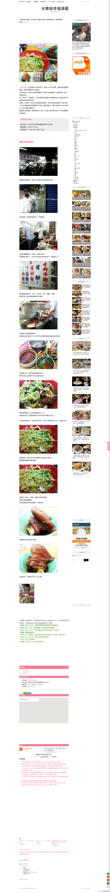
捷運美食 (29, 1)
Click (108, 446)
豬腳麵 (63, 852)
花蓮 (75, 169)
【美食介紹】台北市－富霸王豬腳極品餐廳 (33, 637)
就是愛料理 (43, 1)
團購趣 (75, 142)
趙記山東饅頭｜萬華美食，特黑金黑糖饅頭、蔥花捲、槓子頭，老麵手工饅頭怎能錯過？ (59, 842)
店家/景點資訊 (26, 671)
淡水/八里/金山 (77, 163)
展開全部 (74, 121)
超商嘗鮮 (76, 172)
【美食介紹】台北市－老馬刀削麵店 (43, 840)
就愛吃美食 (22, 1)
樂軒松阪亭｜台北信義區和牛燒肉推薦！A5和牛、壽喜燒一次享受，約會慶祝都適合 (44, 772)
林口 (75, 157)
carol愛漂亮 (51, 1)
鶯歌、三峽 (76, 178)
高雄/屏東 (76, 177)
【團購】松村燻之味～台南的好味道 (31, 641)
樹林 (75, 160)
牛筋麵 (51, 852)
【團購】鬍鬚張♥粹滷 (26, 632)
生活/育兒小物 (60, 1)
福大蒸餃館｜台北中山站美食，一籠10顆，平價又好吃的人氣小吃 (39, 774)
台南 (75, 139)
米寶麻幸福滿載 (55, 9)
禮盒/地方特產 (77, 168)
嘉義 (75, 140)
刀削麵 (26, 852)
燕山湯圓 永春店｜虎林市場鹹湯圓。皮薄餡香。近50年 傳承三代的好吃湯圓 (42, 766)
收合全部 (78, 121)
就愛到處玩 (36, 1)
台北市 (27, 849)
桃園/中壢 (76, 159)
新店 (75, 153)
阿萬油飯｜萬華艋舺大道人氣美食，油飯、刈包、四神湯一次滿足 (39, 785)
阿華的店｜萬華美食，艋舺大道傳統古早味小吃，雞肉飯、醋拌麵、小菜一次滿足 (43, 782)
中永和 (75, 131)
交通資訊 (25, 672)
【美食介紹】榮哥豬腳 (27, 639)
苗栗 (75, 171)
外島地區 (76, 145)
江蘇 (34, 852)
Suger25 (25, 863)
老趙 (59, 852)
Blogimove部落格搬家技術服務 (103, 891)
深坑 (75, 165)
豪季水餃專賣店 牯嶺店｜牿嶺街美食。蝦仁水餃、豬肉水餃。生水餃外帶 (41, 762)
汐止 (75, 162)
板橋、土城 (76, 156)
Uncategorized (75, 124)
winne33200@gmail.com (76, 49)
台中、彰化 (76, 136)
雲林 (75, 175)
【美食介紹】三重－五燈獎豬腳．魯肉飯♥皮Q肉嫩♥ (36, 628)
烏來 (75, 166)
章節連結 (22, 667)
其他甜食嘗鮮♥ (77, 134)
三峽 (75, 128)
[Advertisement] (44, 34)
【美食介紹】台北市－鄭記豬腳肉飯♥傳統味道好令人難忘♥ (39, 630)
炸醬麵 (47, 852)
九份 (75, 133)
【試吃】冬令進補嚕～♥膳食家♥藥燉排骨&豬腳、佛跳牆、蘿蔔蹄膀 (42, 635)
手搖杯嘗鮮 (76, 151)
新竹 (75, 154)
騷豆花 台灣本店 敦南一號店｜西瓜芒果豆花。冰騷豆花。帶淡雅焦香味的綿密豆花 (44, 764)
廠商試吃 (76, 148)
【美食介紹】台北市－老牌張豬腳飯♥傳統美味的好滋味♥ (38, 625)
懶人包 (75, 150)
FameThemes (89, 888)
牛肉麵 (55, 852)
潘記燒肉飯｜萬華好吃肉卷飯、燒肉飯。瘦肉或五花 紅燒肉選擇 (39, 780)
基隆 (75, 144)
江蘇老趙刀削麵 (24, 87)
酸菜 (27, 854)
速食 (75, 174)
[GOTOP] (108, 886)
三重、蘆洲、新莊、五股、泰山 (80, 130)
